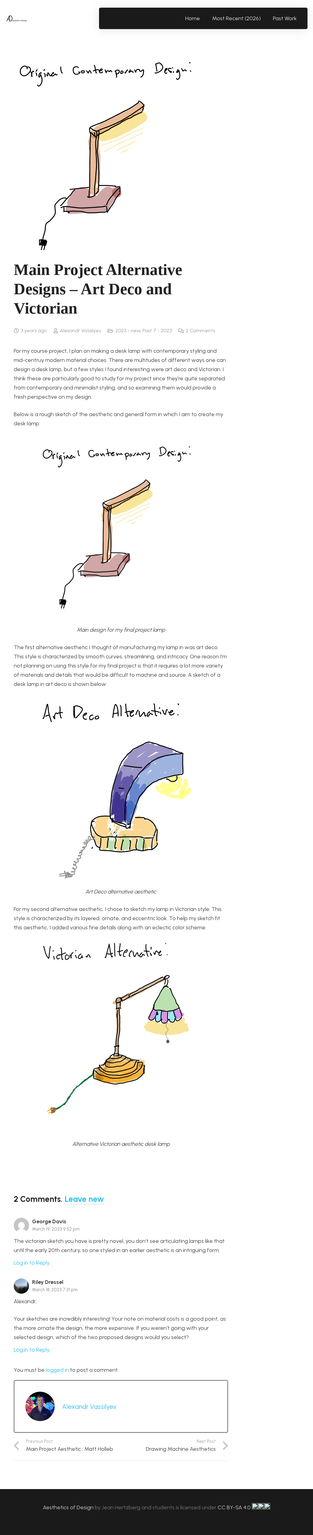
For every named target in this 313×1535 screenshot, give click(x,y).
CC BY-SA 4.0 (235, 1507)
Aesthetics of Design (69, 1507)
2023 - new (127, 330)
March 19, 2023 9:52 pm (55, 1229)
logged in (57, 1370)
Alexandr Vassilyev (80, 330)
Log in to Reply (32, 1262)
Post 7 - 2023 (157, 330)
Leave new (84, 1199)
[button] (300, 18)
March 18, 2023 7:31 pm (55, 1289)
